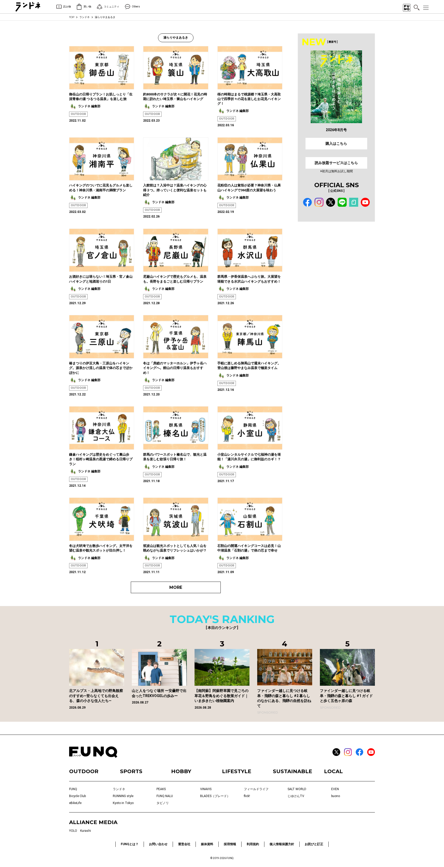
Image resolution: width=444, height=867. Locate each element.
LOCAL (333, 771)
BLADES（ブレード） (215, 796)
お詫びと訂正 (314, 844)
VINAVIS (205, 789)
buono (335, 796)
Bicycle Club (77, 796)
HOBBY (181, 771)
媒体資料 (207, 844)
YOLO (73, 831)
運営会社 (184, 844)
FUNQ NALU (164, 796)
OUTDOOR (78, 114)
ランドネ (84, 17)
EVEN (335, 789)
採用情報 (230, 844)
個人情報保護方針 (282, 844)
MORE (175, 587)
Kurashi (85, 831)
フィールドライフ (256, 789)
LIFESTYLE (236, 771)
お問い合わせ (158, 844)
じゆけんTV (296, 796)
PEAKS (161, 789)
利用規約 (253, 844)
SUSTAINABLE (292, 771)
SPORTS (131, 771)
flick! (247, 796)
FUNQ (73, 789)
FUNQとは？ (129, 844)
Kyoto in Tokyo (123, 803)
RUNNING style (123, 796)
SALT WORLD (297, 789)
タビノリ (162, 803)
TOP (71, 17)
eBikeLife (75, 803)
